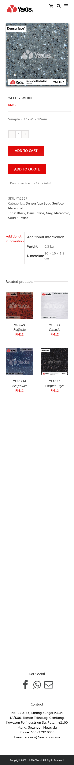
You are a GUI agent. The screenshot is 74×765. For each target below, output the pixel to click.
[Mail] (48, 684)
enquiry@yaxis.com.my (42, 737)
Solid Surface (18, 218)
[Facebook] (25, 684)
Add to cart (26, 151)
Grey (49, 213)
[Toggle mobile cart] (51, 6)
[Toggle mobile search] (59, 6)
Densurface (35, 213)
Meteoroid (15, 208)
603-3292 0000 (42, 732)
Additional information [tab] (14, 238)
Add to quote (27, 169)
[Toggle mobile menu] (66, 6)
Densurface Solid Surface (45, 203)
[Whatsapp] (37, 684)
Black (21, 213)
